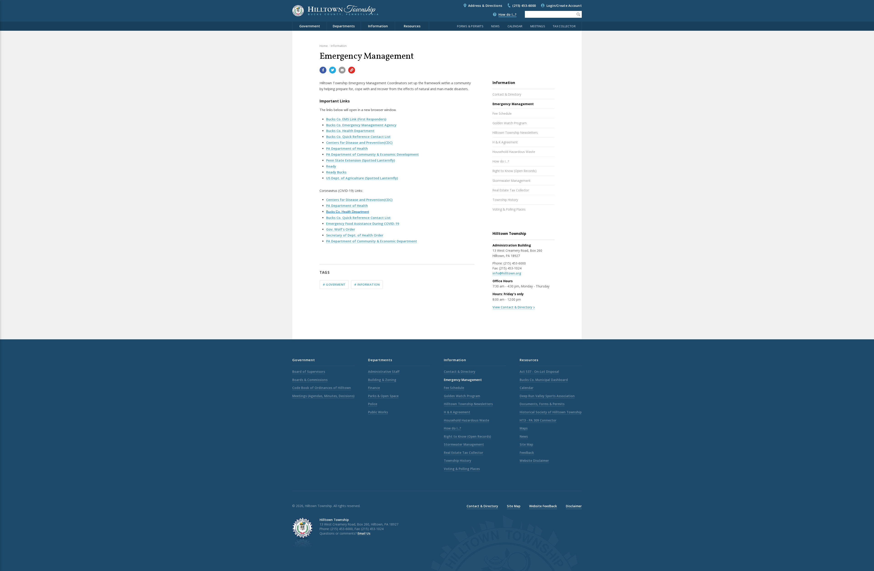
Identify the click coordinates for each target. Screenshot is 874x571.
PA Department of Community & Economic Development (372, 154)
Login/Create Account (564, 5)
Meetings (537, 26)
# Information (367, 284)
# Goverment (334, 284)
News (495, 26)
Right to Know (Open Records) (514, 171)
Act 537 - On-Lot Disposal (539, 371)
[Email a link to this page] (342, 70)
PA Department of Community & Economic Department (371, 241)
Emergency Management (513, 104)
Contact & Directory (507, 94)
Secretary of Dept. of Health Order (354, 235)
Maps (524, 428)
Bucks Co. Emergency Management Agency (361, 125)
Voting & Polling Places (509, 209)
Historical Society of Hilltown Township (551, 412)
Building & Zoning (382, 380)
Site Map (526, 444)
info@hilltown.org (507, 273)
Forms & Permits (470, 26)
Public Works (378, 412)
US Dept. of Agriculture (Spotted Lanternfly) (362, 178)
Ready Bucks (336, 172)
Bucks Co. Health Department (350, 131)
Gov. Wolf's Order (340, 229)
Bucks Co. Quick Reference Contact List (358, 137)
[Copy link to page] (351, 70)
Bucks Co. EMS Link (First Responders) (356, 119)
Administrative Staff (383, 371)
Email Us (364, 533)
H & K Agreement (505, 142)
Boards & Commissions (310, 380)
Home (324, 46)
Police (372, 404)
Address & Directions (485, 5)
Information (378, 26)
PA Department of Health (347, 148)
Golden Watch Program (510, 123)
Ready (331, 166)
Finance (374, 388)
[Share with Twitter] (332, 70)
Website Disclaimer (534, 460)
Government (309, 26)
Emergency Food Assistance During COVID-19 (362, 223)
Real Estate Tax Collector (511, 190)
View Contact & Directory (512, 307)
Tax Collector (564, 26)
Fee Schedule (502, 113)
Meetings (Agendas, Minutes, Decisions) (323, 396)
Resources (412, 26)
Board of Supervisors (308, 371)
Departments (344, 26)
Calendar (515, 26)
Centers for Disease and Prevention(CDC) (359, 142)
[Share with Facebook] (323, 70)
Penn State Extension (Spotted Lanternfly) (360, 160)
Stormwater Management (512, 180)
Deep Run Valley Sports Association (547, 396)
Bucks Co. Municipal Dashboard (544, 380)
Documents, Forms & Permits (542, 404)
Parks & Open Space (383, 396)
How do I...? (507, 14)
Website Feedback (543, 506)
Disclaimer (574, 506)
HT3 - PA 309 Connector (538, 420)
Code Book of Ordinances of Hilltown (321, 388)
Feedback (527, 452)
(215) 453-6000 (524, 5)
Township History (505, 200)
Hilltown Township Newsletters (515, 132)
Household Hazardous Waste (514, 152)
